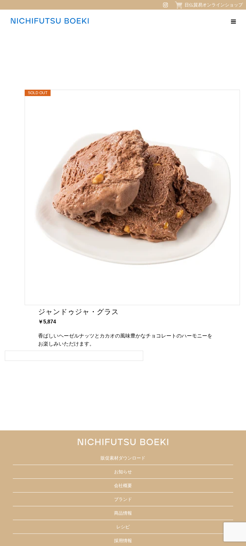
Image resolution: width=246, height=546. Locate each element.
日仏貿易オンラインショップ (213, 4)
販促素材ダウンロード (123, 457)
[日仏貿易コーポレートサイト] (50, 21)
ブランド (123, 499)
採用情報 (123, 540)
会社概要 (123, 485)
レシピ (123, 526)
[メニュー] (233, 21)
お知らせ (123, 471)
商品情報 (123, 513)
